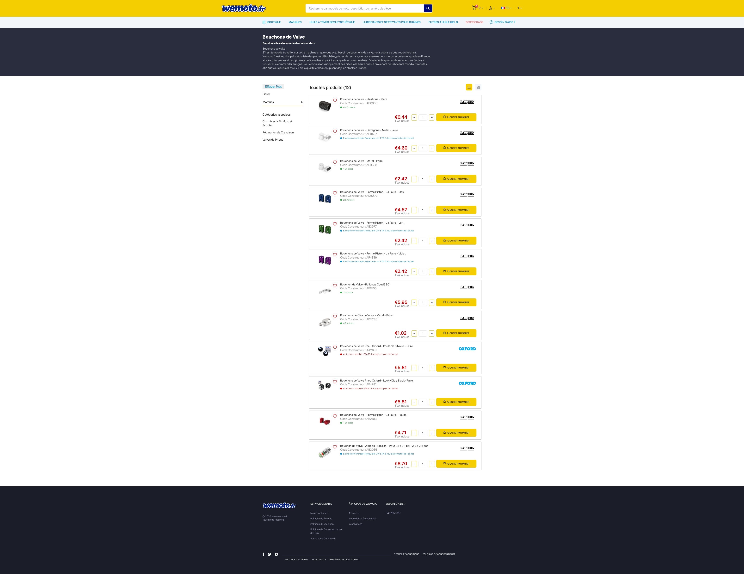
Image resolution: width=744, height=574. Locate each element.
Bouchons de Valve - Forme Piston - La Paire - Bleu (372, 192)
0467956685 (393, 513)
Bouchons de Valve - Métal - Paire (361, 161)
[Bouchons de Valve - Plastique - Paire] (325, 105)
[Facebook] (263, 554)
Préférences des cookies (344, 559)
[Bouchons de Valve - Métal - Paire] (325, 167)
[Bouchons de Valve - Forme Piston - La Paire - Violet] (325, 260)
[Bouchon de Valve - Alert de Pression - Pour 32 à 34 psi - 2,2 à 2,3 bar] (325, 452)
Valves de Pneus (273, 139)
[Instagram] (276, 554)
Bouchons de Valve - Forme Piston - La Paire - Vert (372, 222)
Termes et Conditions (406, 554)
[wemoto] (280, 505)
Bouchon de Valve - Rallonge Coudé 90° (365, 284)
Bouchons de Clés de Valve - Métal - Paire (366, 315)
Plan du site (319, 559)
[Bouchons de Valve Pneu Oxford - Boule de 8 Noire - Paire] (325, 351)
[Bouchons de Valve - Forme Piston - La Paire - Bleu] (325, 198)
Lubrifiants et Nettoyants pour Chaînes (392, 22)
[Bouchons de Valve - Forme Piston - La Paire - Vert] (325, 229)
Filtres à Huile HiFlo (443, 22)
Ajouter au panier (458, 117)
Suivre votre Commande (323, 538)
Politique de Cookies (297, 559)
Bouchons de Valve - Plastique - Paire (363, 99)
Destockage (474, 22)
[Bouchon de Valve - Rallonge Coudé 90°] (325, 291)
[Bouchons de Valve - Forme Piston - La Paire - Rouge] (325, 421)
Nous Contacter (318, 513)
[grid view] (478, 87)
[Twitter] (269, 554)
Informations (355, 523)
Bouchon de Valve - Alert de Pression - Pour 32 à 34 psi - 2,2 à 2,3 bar (384, 446)
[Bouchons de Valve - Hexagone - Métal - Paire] (325, 136)
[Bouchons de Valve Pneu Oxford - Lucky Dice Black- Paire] (325, 385)
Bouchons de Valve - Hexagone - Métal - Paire (369, 130)
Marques (295, 22)
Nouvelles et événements (362, 518)
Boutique (274, 22)
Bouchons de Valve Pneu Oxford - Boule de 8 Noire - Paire (376, 346)
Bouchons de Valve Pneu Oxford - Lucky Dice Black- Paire (376, 380)
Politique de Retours (321, 518)
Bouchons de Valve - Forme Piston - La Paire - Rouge (373, 415)
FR (507, 8)
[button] (481, 8)
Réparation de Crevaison (278, 132)
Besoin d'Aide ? (504, 22)
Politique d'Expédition (322, 523)
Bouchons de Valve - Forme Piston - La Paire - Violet (373, 253)
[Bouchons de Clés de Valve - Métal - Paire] (325, 322)
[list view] (469, 87)
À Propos (353, 513)
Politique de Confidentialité (439, 554)
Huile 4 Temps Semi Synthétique (332, 22)
